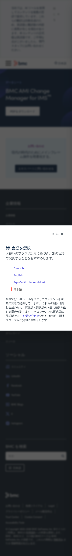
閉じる (55, 234)
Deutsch (18, 268)
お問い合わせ (31, 316)
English (18, 275)
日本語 (17, 289)
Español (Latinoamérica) (29, 282)
